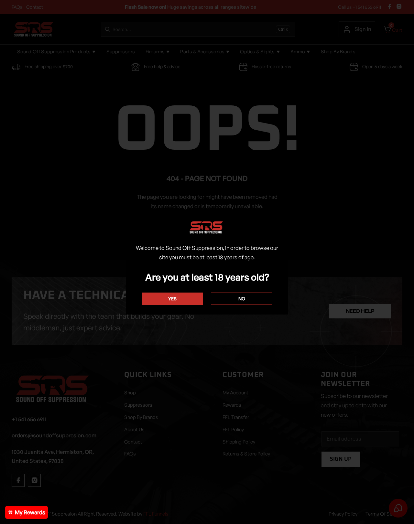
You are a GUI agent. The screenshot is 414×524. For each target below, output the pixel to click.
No (241, 298)
